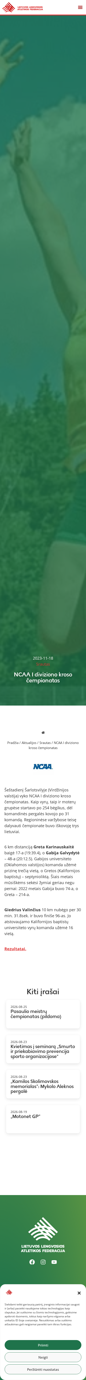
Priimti (43, 1345)
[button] (79, 1293)
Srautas (45, 742)
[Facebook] (31, 1262)
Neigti (43, 1357)
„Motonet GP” (25, 1116)
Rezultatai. (15, 948)
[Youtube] (54, 1262)
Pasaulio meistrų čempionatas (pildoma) (36, 1013)
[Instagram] (43, 1262)
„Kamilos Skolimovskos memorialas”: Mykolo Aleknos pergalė (42, 1086)
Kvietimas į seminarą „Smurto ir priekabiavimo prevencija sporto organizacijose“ (43, 1051)
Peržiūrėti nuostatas (43, 1369)
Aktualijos (29, 742)
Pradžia (13, 742)
